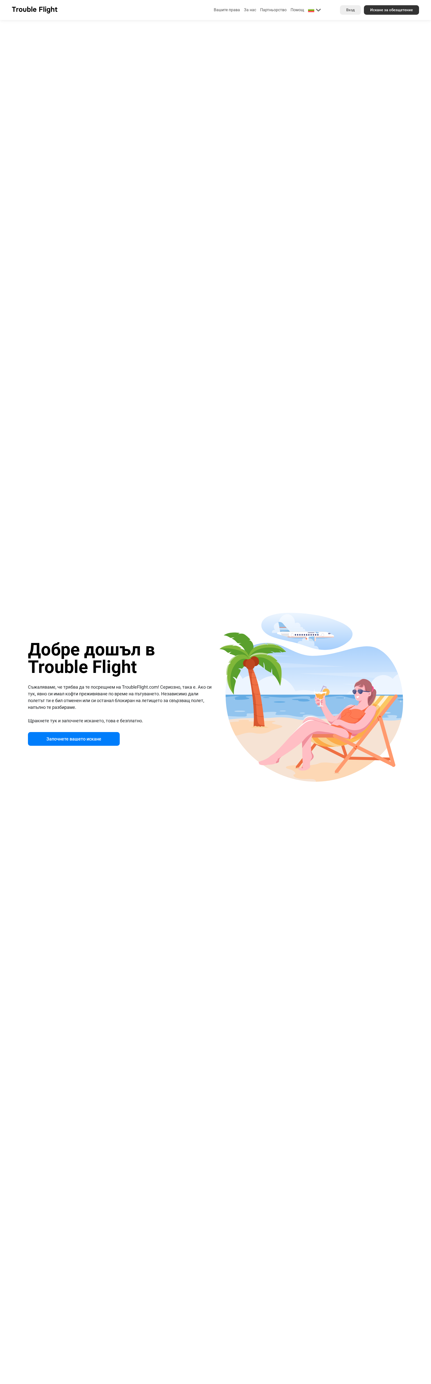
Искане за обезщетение (391, 10)
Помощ (297, 9)
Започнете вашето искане (73, 739)
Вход (350, 10)
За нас (250, 9)
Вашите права (227, 9)
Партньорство (273, 9)
